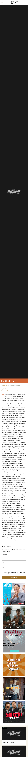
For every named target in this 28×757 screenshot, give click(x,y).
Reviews (5, 727)
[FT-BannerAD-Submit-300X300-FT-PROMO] (14, 654)
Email (3, 567)
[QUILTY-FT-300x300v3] (14, 631)
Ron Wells (5, 386)
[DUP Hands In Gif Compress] (14, 678)
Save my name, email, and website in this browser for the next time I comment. (14, 573)
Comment (4, 554)
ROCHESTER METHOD (8, 742)
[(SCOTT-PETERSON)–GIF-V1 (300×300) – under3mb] (14, 701)
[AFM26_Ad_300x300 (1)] (14, 583)
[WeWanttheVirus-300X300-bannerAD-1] (14, 607)
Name (3, 562)
